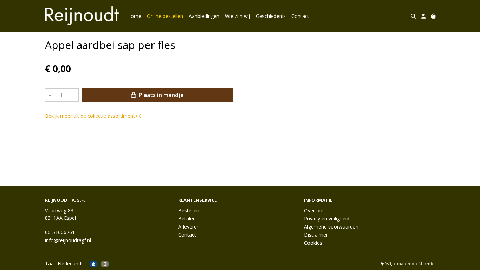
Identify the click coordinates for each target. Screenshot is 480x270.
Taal (50, 263)
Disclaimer (316, 234)
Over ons (314, 210)
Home (134, 16)
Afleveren (189, 226)
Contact (300, 16)
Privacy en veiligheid (326, 218)
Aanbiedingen (204, 16)
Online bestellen (165, 16)
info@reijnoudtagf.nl (68, 240)
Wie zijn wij (237, 16)
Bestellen (188, 210)
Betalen (187, 218)
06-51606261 (60, 232)
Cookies (313, 242)
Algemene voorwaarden (331, 226)
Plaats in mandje (160, 95)
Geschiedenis (271, 16)
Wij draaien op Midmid (409, 264)
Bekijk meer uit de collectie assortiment (90, 115)
